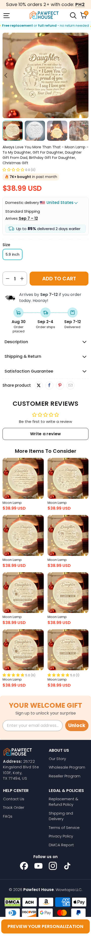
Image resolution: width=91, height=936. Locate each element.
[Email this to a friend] (70, 385)
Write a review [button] (45, 434)
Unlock (76, 725)
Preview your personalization (45, 926)
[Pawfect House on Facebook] (24, 866)
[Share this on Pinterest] (59, 385)
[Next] (85, 75)
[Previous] (6, 75)
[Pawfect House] (44, 15)
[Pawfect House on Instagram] (53, 866)
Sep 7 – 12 (28, 218)
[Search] (73, 15)
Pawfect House (38, 889)
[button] (13, 169)
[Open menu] (6, 15)
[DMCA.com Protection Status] (12, 902)
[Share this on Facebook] (49, 385)
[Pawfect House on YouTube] (38, 866)
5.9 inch (12, 254)
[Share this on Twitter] (39, 385)
